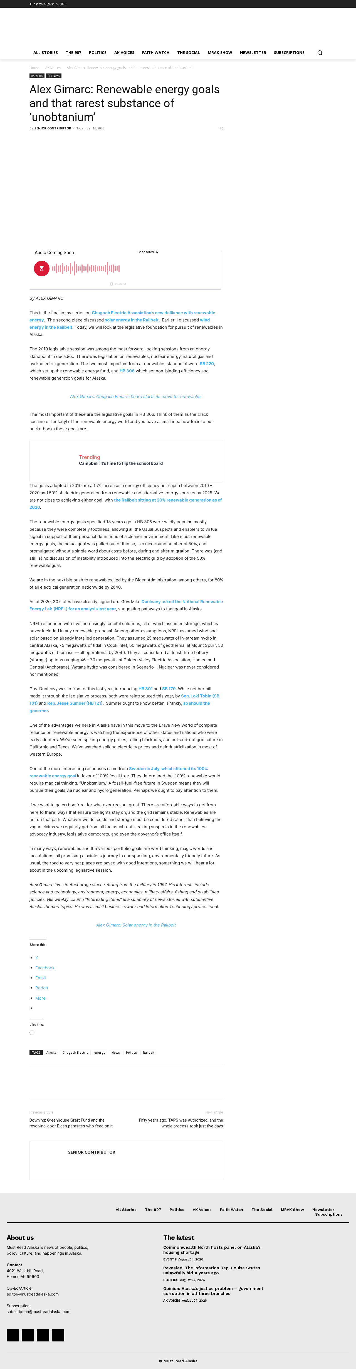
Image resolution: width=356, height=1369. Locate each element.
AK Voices (53, 67)
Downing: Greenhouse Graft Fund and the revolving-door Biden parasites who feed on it (71, 1123)
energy (99, 1052)
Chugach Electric (75, 1052)
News (116, 1052)
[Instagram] (300, 4)
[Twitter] (308, 4)
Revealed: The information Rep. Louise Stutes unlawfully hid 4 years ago (211, 1270)
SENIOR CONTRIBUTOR (52, 128)
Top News (54, 76)
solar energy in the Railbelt (132, 320)
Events (169, 1259)
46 (221, 128)
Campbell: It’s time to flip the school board (121, 463)
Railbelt (148, 1052)
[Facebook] (292, 4)
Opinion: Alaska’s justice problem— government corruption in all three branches (213, 1291)
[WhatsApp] (73, 140)
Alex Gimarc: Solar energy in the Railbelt (136, 925)
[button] (320, 52)
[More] (86, 140)
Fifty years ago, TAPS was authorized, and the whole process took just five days (181, 1123)
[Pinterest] (60, 140)
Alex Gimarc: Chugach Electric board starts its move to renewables (136, 396)
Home (34, 67)
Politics (131, 1052)
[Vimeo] (315, 4)
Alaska (51, 1052)
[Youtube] (323, 4)
